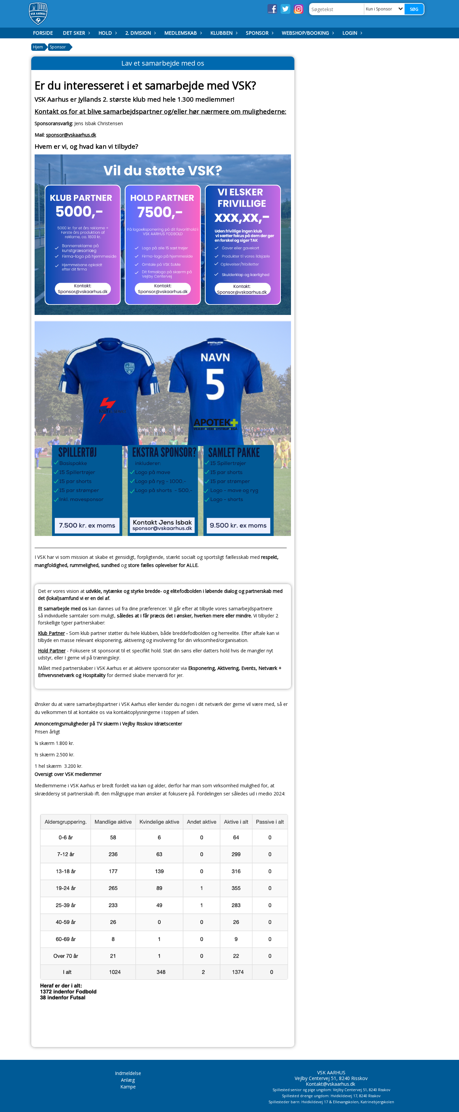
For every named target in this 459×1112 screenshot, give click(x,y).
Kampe (128, 1086)
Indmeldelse (128, 1073)
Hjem (38, 47)
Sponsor (257, 33)
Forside (43, 33)
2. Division (138, 33)
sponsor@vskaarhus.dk (71, 135)
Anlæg (128, 1080)
